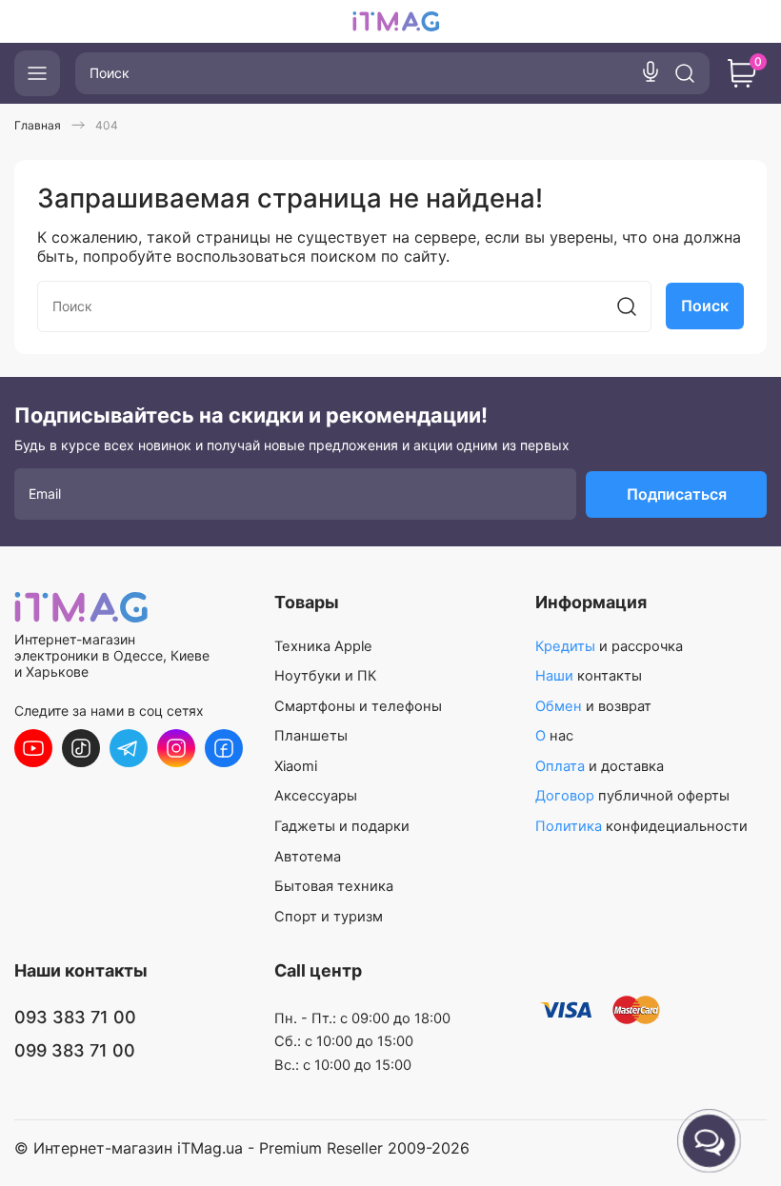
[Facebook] (224, 748)
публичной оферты (632, 795)
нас (554, 735)
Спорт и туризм (328, 916)
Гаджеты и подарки (342, 826)
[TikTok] (81, 748)
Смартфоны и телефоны (358, 706)
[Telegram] (129, 748)
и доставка (599, 766)
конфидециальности (641, 826)
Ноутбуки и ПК (325, 675)
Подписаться (677, 494)
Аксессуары (315, 795)
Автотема (307, 856)
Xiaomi (295, 766)
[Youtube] (33, 748)
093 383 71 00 (75, 1017)
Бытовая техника (333, 886)
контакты (588, 675)
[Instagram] (176, 748)
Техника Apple (323, 646)
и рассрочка (609, 646)
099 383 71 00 (74, 1050)
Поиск (705, 305)
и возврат (593, 706)
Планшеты (311, 735)
